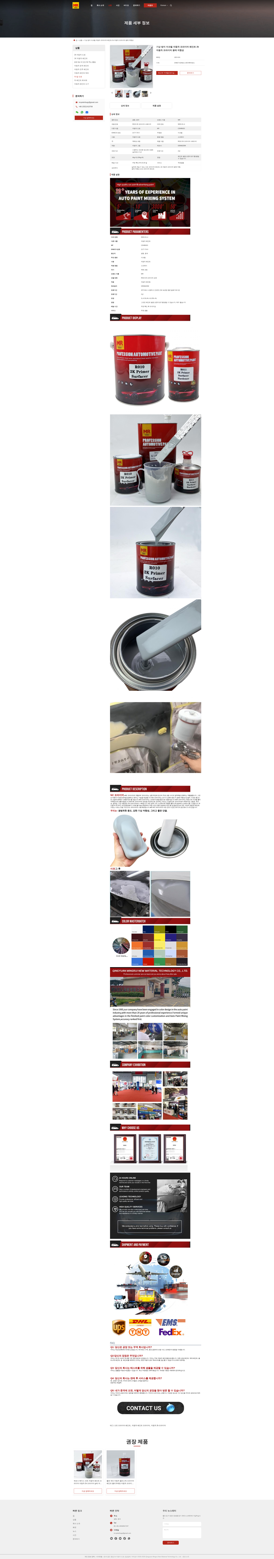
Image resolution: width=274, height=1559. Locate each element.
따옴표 (150, 5)
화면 (74, 1527)
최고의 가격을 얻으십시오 (168, 73)
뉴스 (74, 1531)
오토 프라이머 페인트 (122, 1425)
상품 (110, 5)
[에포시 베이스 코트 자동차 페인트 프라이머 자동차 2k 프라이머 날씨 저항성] (88, 1464)
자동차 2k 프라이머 (158, 1425)
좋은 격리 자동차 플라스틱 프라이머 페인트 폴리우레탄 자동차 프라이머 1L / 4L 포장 (120, 1482)
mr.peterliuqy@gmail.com (88, 102)
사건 (117, 5)
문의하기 (136, 5)
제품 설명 (157, 106)
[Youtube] (120, 1539)
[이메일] (87, 112)
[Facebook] (115, 1539)
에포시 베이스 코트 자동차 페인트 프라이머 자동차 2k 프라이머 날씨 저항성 (88, 1482)
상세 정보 (125, 106)
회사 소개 (100, 5)
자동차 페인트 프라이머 (141, 1425)
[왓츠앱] (82, 112)
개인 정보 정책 (90, 1556)
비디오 (126, 5)
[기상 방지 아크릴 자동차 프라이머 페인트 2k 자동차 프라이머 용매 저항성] (131, 66)
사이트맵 (99, 1556)
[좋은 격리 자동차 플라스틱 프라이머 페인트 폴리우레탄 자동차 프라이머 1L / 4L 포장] (121, 1464)
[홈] (75, 5)
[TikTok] (124, 1539)
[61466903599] (128, 1539)
